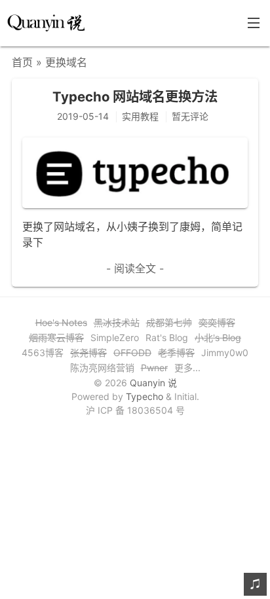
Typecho (144, 396)
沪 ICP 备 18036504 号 (135, 410)
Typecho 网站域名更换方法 (135, 96)
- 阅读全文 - (135, 268)
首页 (22, 62)
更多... (187, 367)
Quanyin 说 (153, 382)
